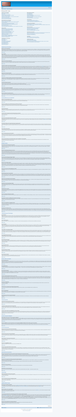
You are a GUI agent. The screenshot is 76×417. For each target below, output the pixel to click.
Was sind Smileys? (4, 40)
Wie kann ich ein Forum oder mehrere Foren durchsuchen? (33, 27)
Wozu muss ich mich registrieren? (5, 13)
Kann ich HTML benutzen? (4, 39)
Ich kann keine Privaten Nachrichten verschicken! (32, 20)
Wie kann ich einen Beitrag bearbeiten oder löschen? (7, 29)
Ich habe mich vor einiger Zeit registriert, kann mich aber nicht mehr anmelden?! (10, 16)
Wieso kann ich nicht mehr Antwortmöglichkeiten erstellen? (8, 31)
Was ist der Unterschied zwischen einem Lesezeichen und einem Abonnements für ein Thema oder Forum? (38, 32)
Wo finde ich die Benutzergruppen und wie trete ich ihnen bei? (33, 15)
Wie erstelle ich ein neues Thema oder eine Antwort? (7, 28)
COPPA (43, 66)
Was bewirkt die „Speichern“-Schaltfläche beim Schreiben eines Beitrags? (9, 35)
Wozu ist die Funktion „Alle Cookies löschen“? (6, 18)
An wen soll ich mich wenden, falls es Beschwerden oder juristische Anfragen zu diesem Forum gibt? (37, 41)
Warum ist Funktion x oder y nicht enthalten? (32, 40)
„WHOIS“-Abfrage (6, 395)
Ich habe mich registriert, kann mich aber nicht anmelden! (8, 15)
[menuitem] (2, 7)
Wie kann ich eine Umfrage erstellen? (6, 30)
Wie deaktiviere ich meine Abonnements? (31, 34)
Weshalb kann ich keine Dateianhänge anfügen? (7, 33)
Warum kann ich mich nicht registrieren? (6, 14)
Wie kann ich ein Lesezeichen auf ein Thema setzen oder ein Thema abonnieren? (35, 33)
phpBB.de (50, 119)
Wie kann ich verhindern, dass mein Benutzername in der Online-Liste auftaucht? (10, 21)
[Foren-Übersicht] (6, 3)
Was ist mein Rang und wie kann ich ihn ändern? (7, 25)
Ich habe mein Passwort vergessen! (5, 17)
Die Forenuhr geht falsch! (4, 22)
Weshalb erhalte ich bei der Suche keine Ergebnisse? (32, 28)
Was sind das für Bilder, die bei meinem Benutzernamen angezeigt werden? (10, 24)
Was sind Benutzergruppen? (30, 14)
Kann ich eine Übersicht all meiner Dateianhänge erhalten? (33, 37)
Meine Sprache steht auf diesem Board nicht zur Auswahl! (8, 23)
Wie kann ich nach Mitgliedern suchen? (31, 29)
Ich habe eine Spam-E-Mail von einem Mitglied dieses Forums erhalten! (34, 21)
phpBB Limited (45, 119)
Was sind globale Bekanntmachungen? (6, 41)
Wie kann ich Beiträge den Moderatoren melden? (7, 34)
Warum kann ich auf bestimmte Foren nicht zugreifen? (7, 32)
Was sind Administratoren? (30, 13)
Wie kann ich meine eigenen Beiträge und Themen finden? (33, 30)
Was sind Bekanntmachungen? (5, 42)
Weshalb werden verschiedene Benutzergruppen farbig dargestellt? (34, 16)
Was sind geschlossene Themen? (5, 43)
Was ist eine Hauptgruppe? (30, 17)
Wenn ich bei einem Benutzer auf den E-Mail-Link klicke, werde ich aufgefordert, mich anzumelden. (12, 26)
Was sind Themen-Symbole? (5, 44)
